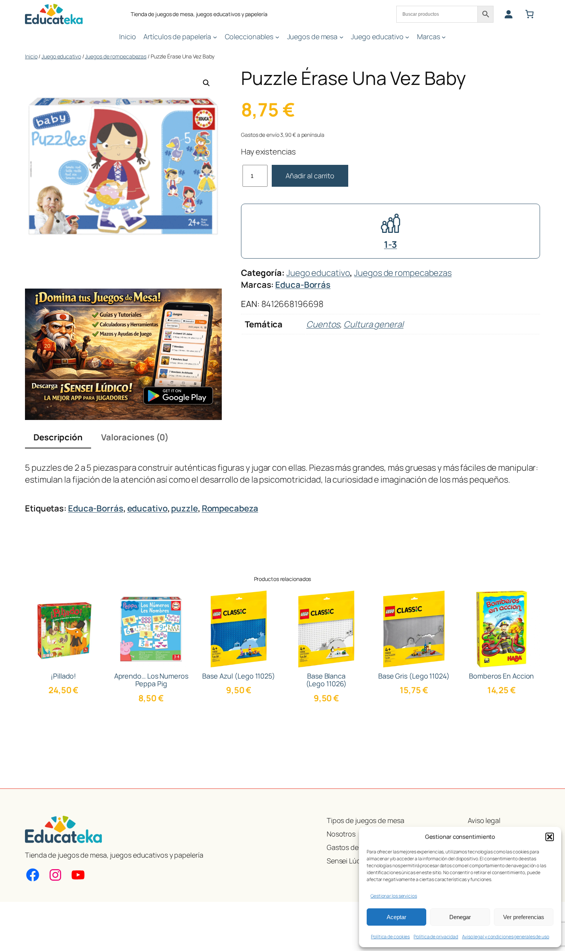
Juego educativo (61, 56)
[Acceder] (508, 14)
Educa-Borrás (303, 284)
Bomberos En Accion (501, 676)
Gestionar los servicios (394, 896)
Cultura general (374, 324)
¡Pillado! (63, 676)
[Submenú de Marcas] (444, 37)
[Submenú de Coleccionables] (277, 37)
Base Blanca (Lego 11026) (326, 680)
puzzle (184, 508)
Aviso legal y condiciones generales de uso (505, 936)
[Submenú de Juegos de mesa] (341, 37)
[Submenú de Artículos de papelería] (215, 37)
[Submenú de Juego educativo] (407, 37)
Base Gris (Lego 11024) (414, 676)
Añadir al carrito (310, 175)
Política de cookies (390, 936)
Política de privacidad (436, 936)
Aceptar (396, 917)
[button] (549, 837)
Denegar (460, 917)
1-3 (390, 244)
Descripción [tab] (58, 437)
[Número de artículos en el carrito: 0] (529, 14)
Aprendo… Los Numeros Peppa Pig (151, 680)
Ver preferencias (523, 917)
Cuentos (323, 324)
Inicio (31, 56)
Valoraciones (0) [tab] (135, 437)
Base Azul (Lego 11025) (238, 676)
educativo (147, 508)
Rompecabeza (230, 508)
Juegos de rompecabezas (115, 56)
